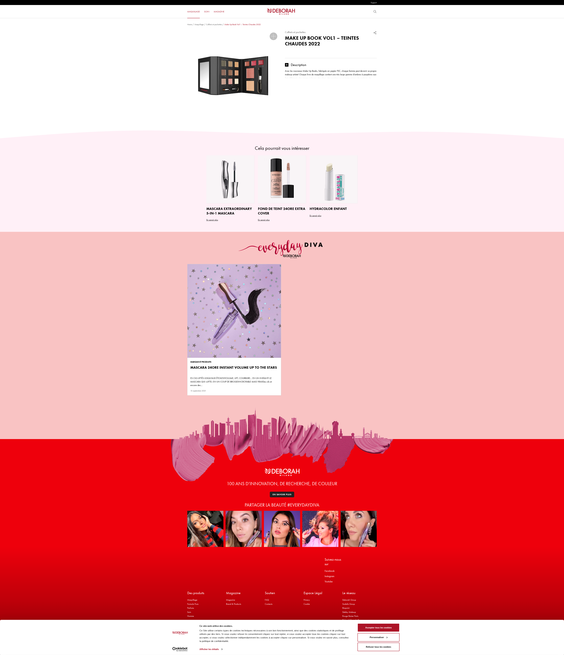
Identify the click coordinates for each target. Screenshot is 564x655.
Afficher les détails (209, 649)
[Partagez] (375, 33)
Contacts (268, 604)
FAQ (267, 599)
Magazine (230, 599)
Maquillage (199, 24)
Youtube (329, 581)
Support (374, 2)
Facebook (330, 571)
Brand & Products (233, 604)
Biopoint (345, 607)
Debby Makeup (349, 612)
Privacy (307, 599)
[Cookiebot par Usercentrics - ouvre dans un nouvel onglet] (180, 649)
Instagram (329, 576)
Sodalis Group (348, 604)
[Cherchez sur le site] (375, 11)
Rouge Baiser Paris (350, 616)
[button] (273, 36)
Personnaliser (377, 637)
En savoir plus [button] (212, 219)
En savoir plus (264, 219)
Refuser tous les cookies (378, 647)
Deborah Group (349, 599)
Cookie (307, 604)
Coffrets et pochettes (214, 24)
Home (189, 24)
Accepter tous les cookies (378, 627)
